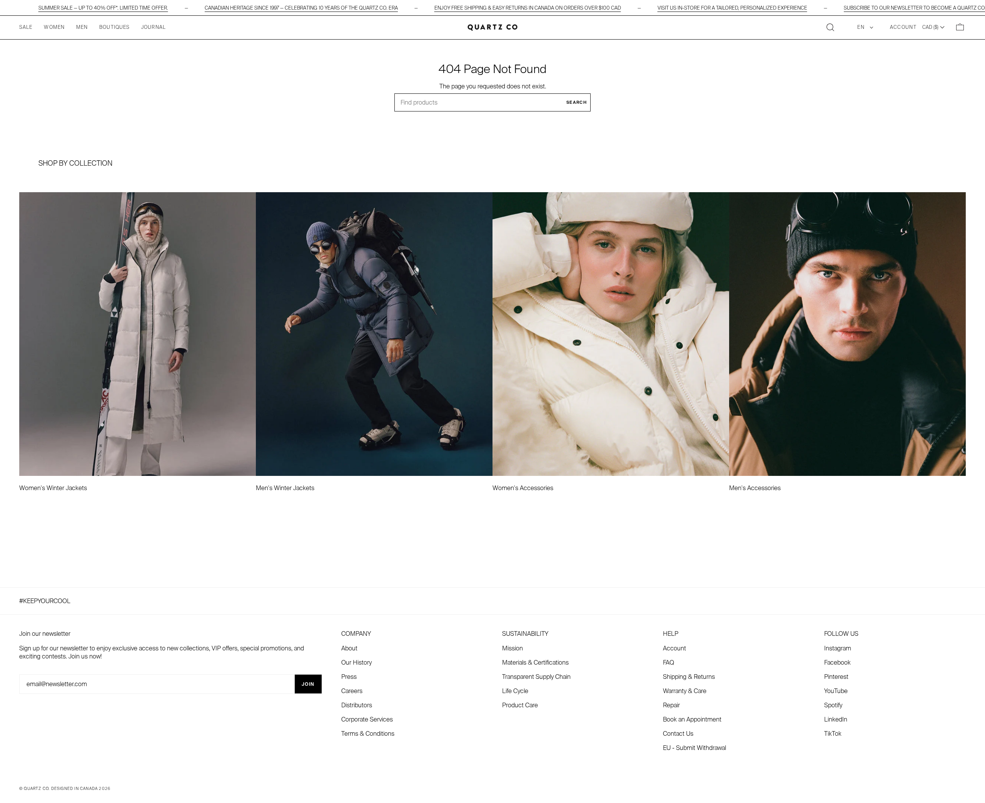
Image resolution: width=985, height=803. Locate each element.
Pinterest (836, 677)
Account (674, 648)
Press (349, 677)
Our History (356, 662)
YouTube (836, 691)
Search (576, 102)
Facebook (837, 662)
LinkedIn (835, 719)
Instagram (837, 648)
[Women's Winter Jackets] (137, 334)
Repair (671, 705)
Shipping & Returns (689, 677)
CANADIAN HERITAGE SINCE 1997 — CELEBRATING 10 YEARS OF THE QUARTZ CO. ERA (301, 8)
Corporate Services (367, 719)
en (861, 27)
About (349, 648)
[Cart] (960, 27)
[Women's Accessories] (610, 334)
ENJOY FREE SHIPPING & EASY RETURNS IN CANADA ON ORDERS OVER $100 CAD (527, 8)
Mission (512, 648)
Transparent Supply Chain (536, 677)
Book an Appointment (692, 719)
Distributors (356, 705)
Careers (351, 691)
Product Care (520, 705)
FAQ (668, 662)
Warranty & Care (684, 691)
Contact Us (678, 734)
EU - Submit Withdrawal (694, 748)
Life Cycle (515, 691)
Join (308, 684)
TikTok (832, 734)
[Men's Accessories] (847, 334)
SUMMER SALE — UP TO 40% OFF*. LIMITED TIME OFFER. (103, 8)
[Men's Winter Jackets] (374, 334)
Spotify (833, 705)
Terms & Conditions (367, 734)
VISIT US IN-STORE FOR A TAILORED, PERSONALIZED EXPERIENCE (732, 8)
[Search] (830, 27)
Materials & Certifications (535, 662)
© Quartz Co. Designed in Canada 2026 (64, 788)
